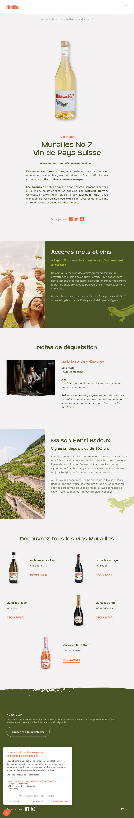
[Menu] (126, 7)
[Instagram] (33, 809)
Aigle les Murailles (42, 560)
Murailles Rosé (17, 602)
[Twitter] (76, 219)
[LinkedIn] (82, 219)
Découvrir (38, 575)
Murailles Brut (105, 602)
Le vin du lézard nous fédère (57, 19)
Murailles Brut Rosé (76, 645)
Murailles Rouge (106, 560)
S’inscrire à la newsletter (28, 732)
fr (123, 809)
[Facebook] (71, 219)
